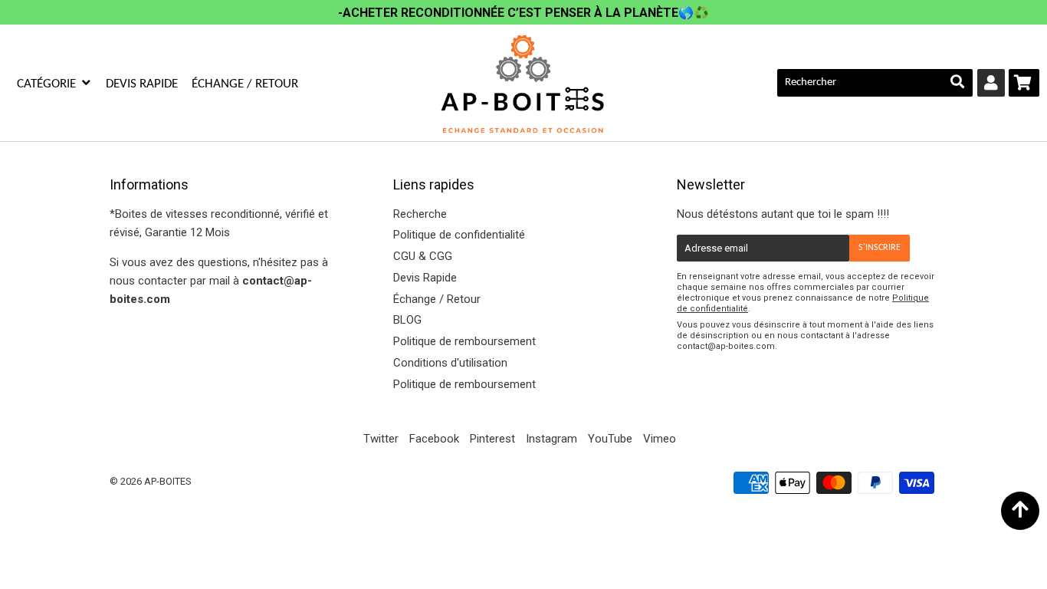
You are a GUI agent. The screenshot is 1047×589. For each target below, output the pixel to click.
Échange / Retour (245, 83)
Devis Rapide (142, 83)
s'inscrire (879, 247)
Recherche (420, 214)
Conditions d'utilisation (450, 363)
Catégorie (48, 83)
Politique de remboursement (464, 341)
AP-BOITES (168, 481)
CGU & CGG (422, 256)
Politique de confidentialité (459, 235)
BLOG (407, 320)
